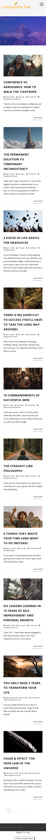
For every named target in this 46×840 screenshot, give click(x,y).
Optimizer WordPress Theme (12, 827)
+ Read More (37, 118)
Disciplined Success (11, 176)
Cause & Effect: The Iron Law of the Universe (19, 763)
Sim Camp (21, 97)
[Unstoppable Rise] (16, 12)
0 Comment (32, 97)
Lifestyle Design (9, 250)
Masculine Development (12, 99)
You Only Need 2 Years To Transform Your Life (22, 687)
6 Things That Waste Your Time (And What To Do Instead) (21, 538)
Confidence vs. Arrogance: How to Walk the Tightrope (20, 87)
